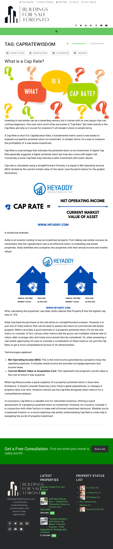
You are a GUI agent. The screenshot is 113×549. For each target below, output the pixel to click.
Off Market (93, 497)
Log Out (75, 2)
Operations (82, 53)
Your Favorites (28, 2)
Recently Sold (94, 509)
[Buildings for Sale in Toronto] (27, 14)
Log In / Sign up (90, 2)
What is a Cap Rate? (24, 61)
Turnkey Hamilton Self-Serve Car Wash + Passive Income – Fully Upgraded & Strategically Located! (53, 525)
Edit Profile (63, 2)
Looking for (93, 492)
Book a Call (100, 449)
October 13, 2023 (17, 53)
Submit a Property (46, 2)
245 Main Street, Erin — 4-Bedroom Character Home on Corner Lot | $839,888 (54, 504)
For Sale (92, 487)
